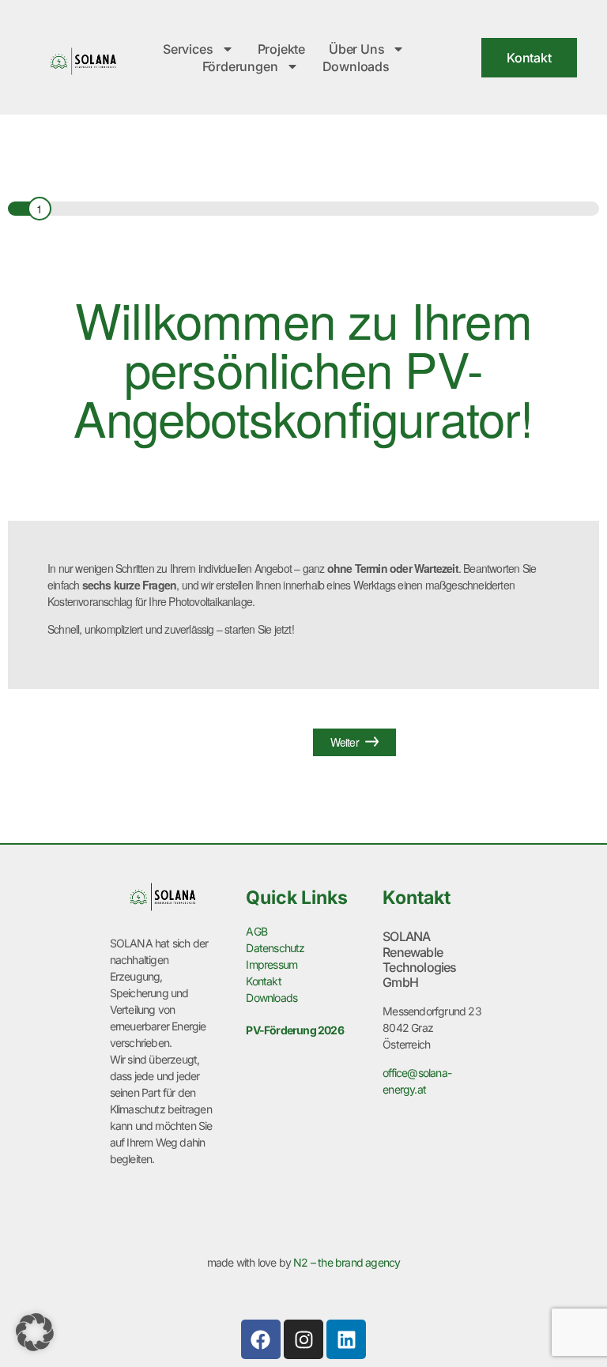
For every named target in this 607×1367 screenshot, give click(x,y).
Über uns (356, 49)
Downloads (356, 66)
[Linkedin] (346, 1339)
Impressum (271, 964)
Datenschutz (275, 948)
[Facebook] (261, 1339)
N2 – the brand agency (346, 1262)
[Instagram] (303, 1339)
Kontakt (263, 981)
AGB (256, 931)
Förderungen (240, 66)
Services (188, 49)
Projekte (281, 49)
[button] (35, 1332)
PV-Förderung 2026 (294, 1030)
